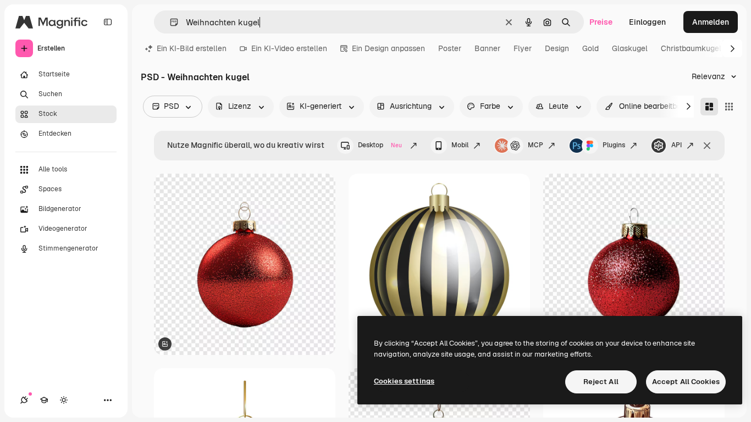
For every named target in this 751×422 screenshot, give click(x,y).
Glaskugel (630, 48)
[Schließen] (707, 145)
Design (557, 48)
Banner (487, 48)
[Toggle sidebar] (108, 22)
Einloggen (647, 22)
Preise (600, 22)
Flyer (522, 48)
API (676, 145)
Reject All (601, 381)
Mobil (459, 145)
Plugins (614, 145)
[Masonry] (709, 106)
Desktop (380, 145)
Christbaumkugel (691, 48)
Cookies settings (404, 381)
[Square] (729, 106)
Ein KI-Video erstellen (289, 48)
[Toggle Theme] (64, 400)
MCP (535, 145)
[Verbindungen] (24, 400)
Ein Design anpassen (388, 48)
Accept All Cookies (686, 381)
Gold (590, 48)
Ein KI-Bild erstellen (192, 48)
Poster (449, 48)
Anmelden (710, 22)
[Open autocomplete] (169, 22)
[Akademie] (44, 400)
